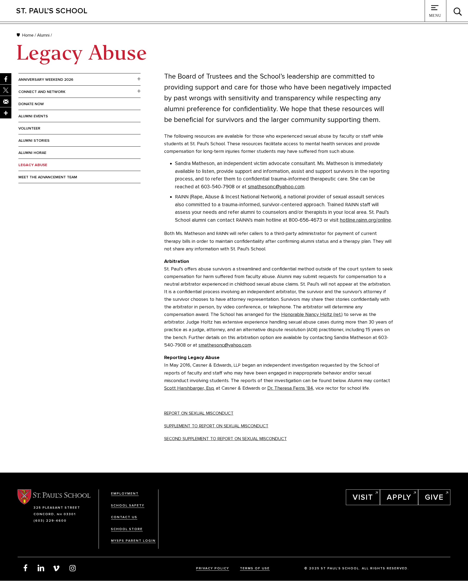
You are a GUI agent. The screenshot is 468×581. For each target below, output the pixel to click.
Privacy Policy (212, 568)
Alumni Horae (32, 152)
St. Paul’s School (51, 10)
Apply (399, 497)
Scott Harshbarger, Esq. (189, 388)
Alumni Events (33, 116)
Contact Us (124, 517)
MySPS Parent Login (133, 541)
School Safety (127, 505)
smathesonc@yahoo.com (276, 187)
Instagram (72, 567)
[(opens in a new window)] (5, 113)
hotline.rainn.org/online (365, 220)
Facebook (25, 567)
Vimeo (56, 567)
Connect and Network (42, 91)
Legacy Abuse (32, 165)
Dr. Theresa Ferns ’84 (290, 388)
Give (434, 497)
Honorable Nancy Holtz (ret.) (312, 314)
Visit (363, 497)
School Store (127, 529)
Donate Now (31, 104)
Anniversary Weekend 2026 (45, 79)
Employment (125, 494)
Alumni (43, 35)
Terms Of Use (255, 568)
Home (28, 35)
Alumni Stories (34, 140)
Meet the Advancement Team (47, 177)
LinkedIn (41, 567)
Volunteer (29, 128)
